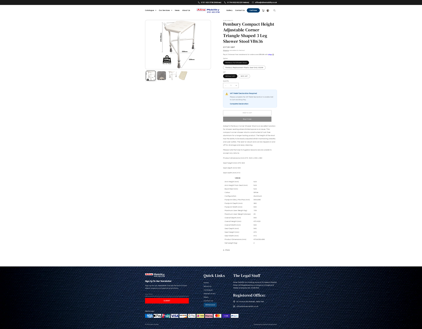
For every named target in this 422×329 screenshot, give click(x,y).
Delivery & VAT (210, 293)
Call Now (253, 10)
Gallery (229, 10)
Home (206, 283)
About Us (186, 10)
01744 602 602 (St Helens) (238, 2)
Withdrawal (210, 305)
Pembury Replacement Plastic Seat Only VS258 (244, 67)
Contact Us (240, 10)
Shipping (226, 50)
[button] (274, 10)
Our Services (164, 10)
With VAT (244, 76)
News (177, 10)
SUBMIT (167, 301)
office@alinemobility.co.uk (266, 2)
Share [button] (227, 250)
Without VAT (230, 76)
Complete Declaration (239, 104)
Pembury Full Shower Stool (236, 62)
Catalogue (149, 10)
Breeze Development (270, 324)
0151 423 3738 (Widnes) (211, 2)
